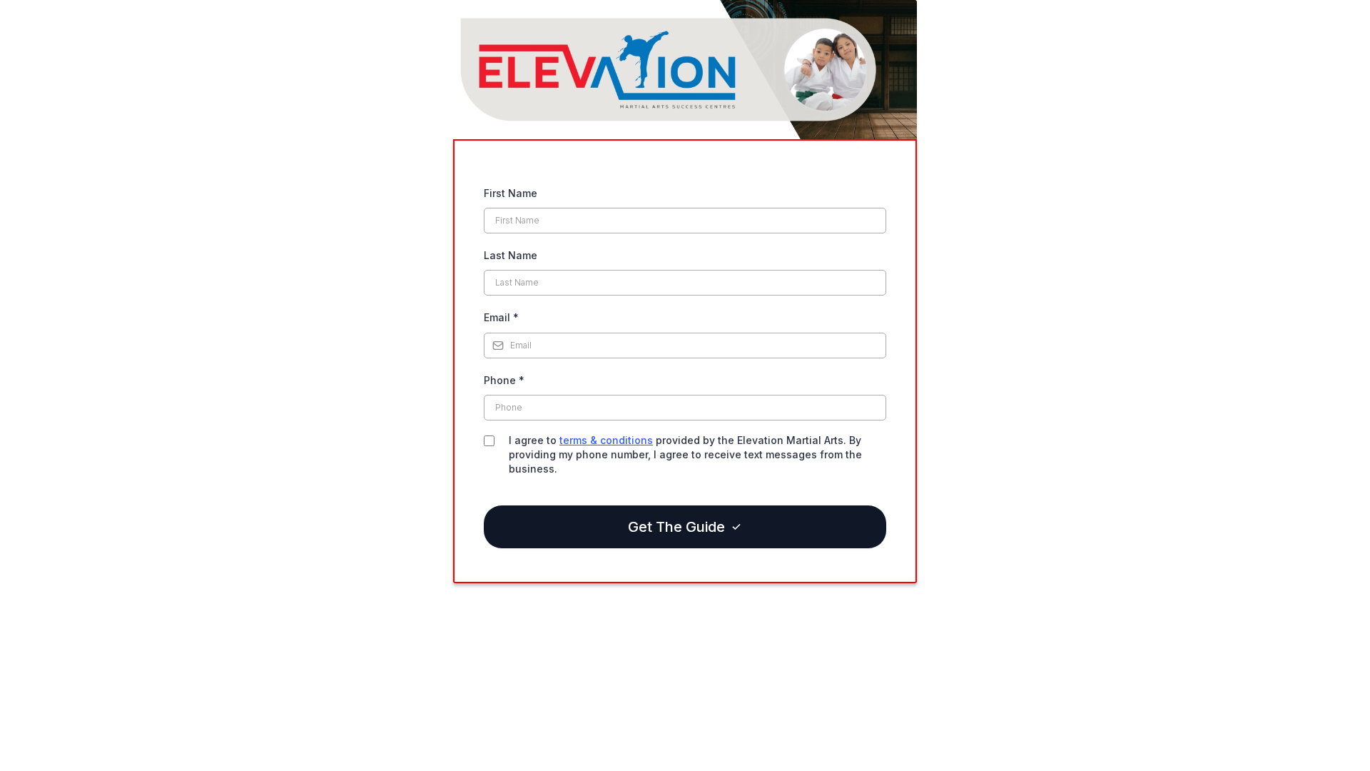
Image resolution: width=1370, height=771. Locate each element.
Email (501, 317)
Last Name (510, 255)
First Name (510, 193)
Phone (504, 380)
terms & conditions (606, 440)
